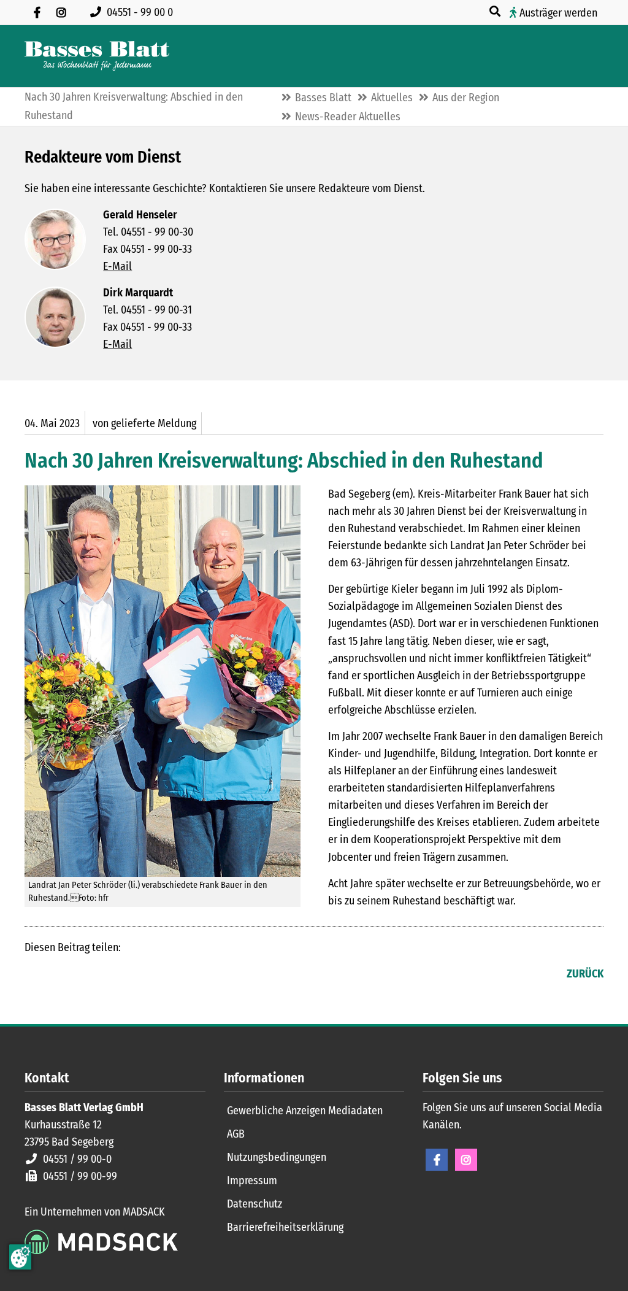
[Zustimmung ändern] (20, 1257)
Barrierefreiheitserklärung (285, 1227)
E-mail (83, 975)
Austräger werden (558, 13)
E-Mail (117, 266)
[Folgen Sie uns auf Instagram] (61, 12)
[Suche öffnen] (496, 11)
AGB (236, 1134)
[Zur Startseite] (97, 56)
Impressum (252, 1180)
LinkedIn (59, 975)
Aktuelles (392, 97)
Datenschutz (254, 1204)
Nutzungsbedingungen (276, 1157)
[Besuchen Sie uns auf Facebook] (37, 12)
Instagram (466, 1160)
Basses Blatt (323, 97)
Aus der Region (465, 97)
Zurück (585, 974)
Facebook (34, 975)
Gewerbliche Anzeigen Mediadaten (305, 1110)
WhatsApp (108, 975)
